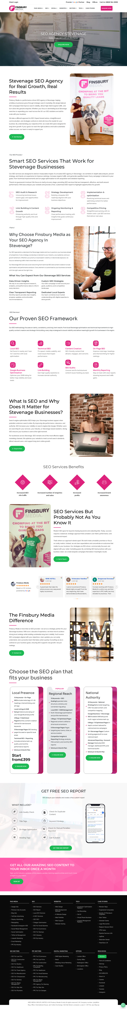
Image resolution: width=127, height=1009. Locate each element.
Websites (62, 8)
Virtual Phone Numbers (84, 917)
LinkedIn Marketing (17, 938)
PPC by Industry (16, 944)
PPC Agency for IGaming (41, 984)
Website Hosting (60, 924)
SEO (46, 8)
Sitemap (101, 964)
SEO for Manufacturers (18, 973)
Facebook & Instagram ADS (19, 925)
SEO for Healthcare (17, 967)
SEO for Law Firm (16, 956)
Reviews (102, 956)
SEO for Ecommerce (39, 929)
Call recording (81, 911)
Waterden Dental (104, 939)
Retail (57, 959)
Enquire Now (106, 8)
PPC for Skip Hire (38, 987)
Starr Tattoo (102, 917)
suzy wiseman (50, 579)
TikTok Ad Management (18, 935)
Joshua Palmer (77, 579)
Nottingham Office (82, 962)
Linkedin (101, 986)
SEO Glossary (37, 935)
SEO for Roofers (16, 964)
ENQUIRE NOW (63, 44)
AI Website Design (60, 914)
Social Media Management (19, 929)
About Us (102, 976)
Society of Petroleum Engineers (105, 913)
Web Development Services (61, 910)
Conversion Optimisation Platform (84, 907)
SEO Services (37, 906)
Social (53, 8)
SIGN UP (17, 881)
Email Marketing (16, 941)
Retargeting (15, 922)
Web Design (59, 906)
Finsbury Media (22, 583)
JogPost (101, 936)
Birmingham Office (82, 966)
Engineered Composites (106, 910)
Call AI (79, 914)
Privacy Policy (103, 967)
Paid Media (38, 8)
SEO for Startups (38, 932)
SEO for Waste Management (16, 983)
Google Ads (14, 906)
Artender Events (104, 920)
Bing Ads (14, 913)
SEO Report (36, 910)
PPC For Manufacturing (40, 976)
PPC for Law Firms (39, 959)
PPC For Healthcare (39, 970)
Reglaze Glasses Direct (106, 927)
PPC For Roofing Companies (38, 966)
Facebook (102, 982)
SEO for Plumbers (17, 990)
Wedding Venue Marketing (63, 962)
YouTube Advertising (17, 916)
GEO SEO (36, 919)
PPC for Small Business (40, 973)
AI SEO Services (38, 916)
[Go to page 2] (75, 598)
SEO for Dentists (16, 980)
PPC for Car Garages (39, 990)
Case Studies (90, 8)
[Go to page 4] (78, 598)
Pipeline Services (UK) (105, 933)
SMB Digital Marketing (62, 956)
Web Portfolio (59, 917)
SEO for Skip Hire (16, 987)
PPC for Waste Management (37, 980)
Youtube (101, 989)
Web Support (59, 920)
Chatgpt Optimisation (39, 922)
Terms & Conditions (105, 960)
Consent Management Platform (84, 921)
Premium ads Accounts (18, 910)
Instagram (102, 992)
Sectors (72, 8)
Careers (101, 979)
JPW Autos (102, 930)
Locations (80, 969)
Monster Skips (103, 906)
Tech (80, 8)
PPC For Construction (39, 962)
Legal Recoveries (104, 924)
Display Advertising (17, 919)
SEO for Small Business (40, 925)
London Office (81, 956)
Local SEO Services (39, 913)
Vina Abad (101, 579)
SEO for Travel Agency (18, 970)
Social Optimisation (17, 932)
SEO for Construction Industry (17, 960)
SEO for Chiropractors (18, 976)
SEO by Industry (38, 938)
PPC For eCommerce (39, 956)
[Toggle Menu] (123, 1005)
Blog (100, 970)
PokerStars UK (103, 942)
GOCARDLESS (103, 973)
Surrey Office (81, 959)
